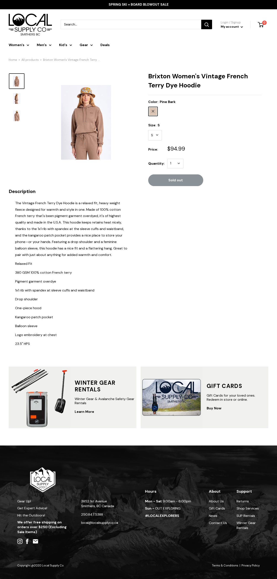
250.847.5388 (92, 514)
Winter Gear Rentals (246, 525)
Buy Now (214, 408)
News (213, 515)
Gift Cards (217, 508)
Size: (154, 125)
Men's (42, 45)
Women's (16, 45)
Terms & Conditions (225, 565)
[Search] (206, 24)
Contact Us (218, 523)
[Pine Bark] (153, 111)
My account (230, 27)
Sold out (175, 180)
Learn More (84, 411)
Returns (243, 501)
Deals (105, 45)
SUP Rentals (246, 515)
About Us (216, 501)
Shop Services (248, 508)
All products (30, 60)
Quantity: (156, 163)
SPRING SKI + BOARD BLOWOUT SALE (139, 4)
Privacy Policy (251, 565)
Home (13, 60)
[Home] (42, 469)
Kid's (63, 45)
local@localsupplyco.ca (99, 522)
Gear (84, 45)
